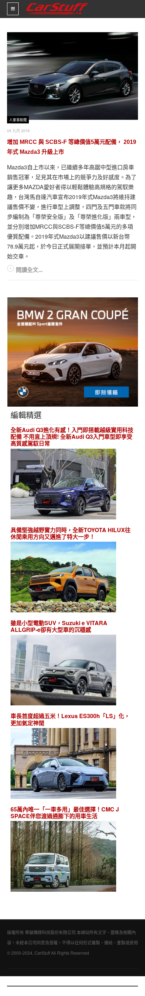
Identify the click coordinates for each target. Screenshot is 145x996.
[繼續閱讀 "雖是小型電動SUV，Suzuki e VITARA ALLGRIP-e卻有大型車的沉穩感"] (63, 671)
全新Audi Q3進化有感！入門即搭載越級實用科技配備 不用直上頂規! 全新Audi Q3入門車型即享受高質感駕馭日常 (72, 436)
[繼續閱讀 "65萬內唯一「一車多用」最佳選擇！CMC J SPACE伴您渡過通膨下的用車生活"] (63, 857)
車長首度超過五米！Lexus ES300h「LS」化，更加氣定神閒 (70, 719)
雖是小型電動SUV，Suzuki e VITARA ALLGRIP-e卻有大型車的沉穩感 (59, 626)
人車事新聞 (18, 120)
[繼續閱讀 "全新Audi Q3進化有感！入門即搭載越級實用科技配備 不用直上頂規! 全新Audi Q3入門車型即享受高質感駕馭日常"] (63, 485)
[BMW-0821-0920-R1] (72, 351)
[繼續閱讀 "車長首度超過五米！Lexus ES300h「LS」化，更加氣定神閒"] (63, 764)
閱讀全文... (29, 270)
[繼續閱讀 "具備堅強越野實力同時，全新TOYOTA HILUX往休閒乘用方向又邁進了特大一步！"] (63, 578)
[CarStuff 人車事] (57, 3)
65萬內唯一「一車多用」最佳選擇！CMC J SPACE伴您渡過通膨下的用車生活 (65, 812)
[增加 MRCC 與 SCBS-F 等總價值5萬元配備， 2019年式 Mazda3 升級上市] (72, 76)
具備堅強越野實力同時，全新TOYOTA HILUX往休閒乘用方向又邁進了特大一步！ (71, 533)
